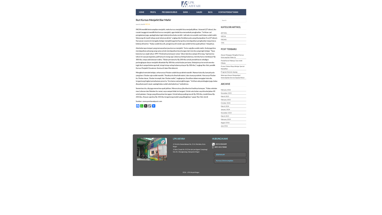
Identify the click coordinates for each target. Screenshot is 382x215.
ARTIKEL (224, 33)
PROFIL (153, 12)
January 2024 (225, 109)
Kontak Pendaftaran (228, 12)
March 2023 (225, 116)
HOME (141, 12)
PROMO (224, 39)
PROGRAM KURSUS (169, 12)
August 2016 (225, 123)
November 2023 (226, 113)
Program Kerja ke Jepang (229, 72)
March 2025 (225, 96)
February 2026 (226, 90)
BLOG (210, 12)
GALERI (199, 12)
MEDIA (147, 24)
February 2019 (226, 119)
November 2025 (226, 93)
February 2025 (226, 100)
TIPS (222, 43)
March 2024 (225, 106)
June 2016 (224, 126)
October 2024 (225, 103)
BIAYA (185, 12)
